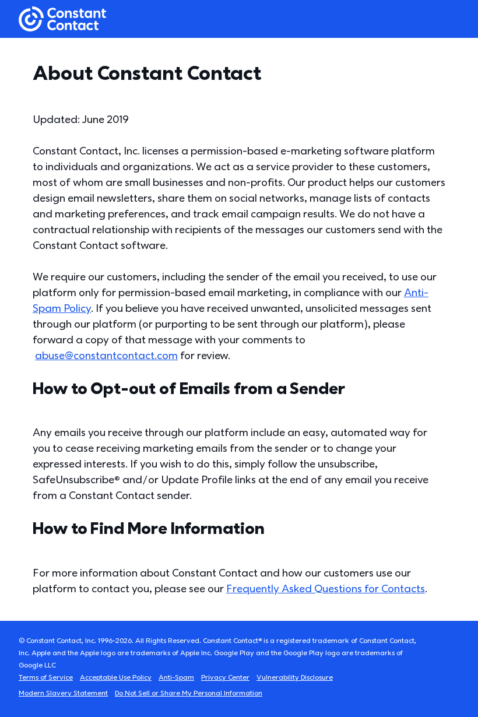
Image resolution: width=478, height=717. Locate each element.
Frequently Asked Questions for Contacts (325, 589)
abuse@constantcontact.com (106, 356)
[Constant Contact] (62, 18)
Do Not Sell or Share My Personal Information (188, 693)
